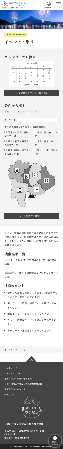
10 (49, 73)
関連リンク (9, 394)
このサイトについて (13, 373)
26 (19, 81)
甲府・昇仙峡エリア (47, 132)
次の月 (36, 85)
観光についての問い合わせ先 (18, 379)
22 (37, 78)
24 (49, 78)
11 (14, 76)
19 (19, 78)
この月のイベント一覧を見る (33, 93)
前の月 (27, 85)
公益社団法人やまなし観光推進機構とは (23, 384)
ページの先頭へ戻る (31, 359)
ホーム (7, 350)
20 (25, 78)
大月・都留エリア (46, 141)
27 (25, 81)
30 (43, 81)
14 (31, 76)
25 (14, 81)
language (48, 7)
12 (19, 76)
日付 (6, 112)
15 (37, 76)
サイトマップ (10, 368)
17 (49, 76)
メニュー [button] (58, 7)
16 (43, 76)
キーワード (10, 120)
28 (31, 81)
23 (43, 78)
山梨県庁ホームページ (14, 389)
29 (37, 81)
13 (25, 76)
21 (31, 78)
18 (14, 78)
